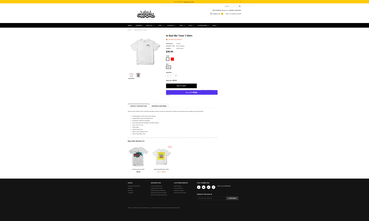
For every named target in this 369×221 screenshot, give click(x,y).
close (240, 1)
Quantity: (169, 72)
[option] (145, 51)
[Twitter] (203, 187)
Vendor (168, 48)
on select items (189, 1)
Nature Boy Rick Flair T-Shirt (161, 169)
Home (129, 30)
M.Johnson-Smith (175, 207)
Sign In (227, 13)
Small (168, 67)
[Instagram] (208, 187)
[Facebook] (198, 187)
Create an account (236, 13)
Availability (169, 43)
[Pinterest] (213, 187)
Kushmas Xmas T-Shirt (138, 169)
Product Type (170, 46)
